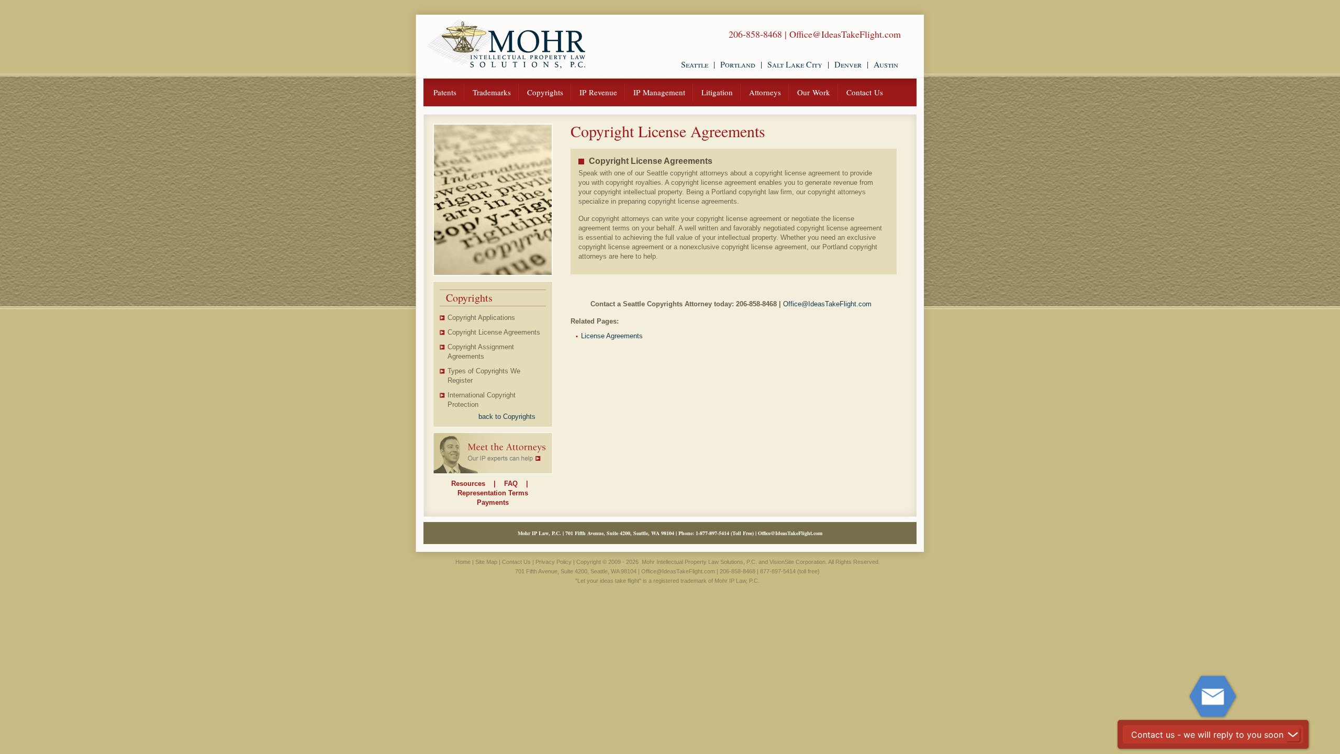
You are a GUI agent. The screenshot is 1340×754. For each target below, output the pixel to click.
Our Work (813, 92)
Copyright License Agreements (494, 332)
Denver (848, 64)
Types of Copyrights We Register (484, 375)
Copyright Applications (481, 317)
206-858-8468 (755, 34)
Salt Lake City (794, 64)
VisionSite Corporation (797, 562)
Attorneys (765, 92)
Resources (468, 483)
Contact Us (864, 92)
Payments (493, 502)
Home (463, 562)
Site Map (486, 562)
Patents (444, 92)
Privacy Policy (553, 562)
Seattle (694, 64)
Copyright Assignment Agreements (481, 351)
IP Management (659, 92)
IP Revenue (598, 92)
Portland (737, 64)
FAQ (511, 483)
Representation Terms (492, 493)
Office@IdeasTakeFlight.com (845, 34)
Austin (886, 64)
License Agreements (612, 336)
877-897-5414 (714, 533)
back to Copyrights (506, 416)
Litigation (717, 92)
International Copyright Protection (482, 399)
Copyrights (545, 92)
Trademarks (492, 92)
